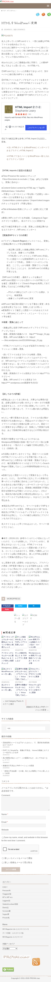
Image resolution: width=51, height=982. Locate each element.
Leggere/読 (6, 901)
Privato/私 (6, 918)
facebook (7, 606)
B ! (33, 606)
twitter (20, 606)
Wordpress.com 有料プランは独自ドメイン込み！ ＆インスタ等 (35, 658)
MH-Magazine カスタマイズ (12, 937)
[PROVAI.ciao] (7, 1)
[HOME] (33, 618)
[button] (7, 642)
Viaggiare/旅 (6, 894)
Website (5, 830)
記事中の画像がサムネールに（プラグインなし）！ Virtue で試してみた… (21, 690)
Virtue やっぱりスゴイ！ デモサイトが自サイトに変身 (35, 688)
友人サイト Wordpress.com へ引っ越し (7, 687)
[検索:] (26, 728)
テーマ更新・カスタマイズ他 (12, 933)
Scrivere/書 (6, 911)
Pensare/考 (6, 890)
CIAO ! (4, 887)
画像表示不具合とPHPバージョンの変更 (18, 766)
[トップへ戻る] (17, 622)
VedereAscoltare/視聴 (10, 904)
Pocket (7, 609)
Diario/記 (5, 907)
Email (4, 822)
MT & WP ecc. (7, 897)
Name (4, 814)
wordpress (13, 599)
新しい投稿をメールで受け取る (18, 862)
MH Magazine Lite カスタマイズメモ (15, 929)
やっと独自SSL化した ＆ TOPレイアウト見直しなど (21, 657)
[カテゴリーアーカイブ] (25, 625)
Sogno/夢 (5, 914)
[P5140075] (7, 36)
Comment (5, 795)
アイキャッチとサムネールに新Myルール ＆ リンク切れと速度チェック (7, 658)
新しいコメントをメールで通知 (18, 858)
